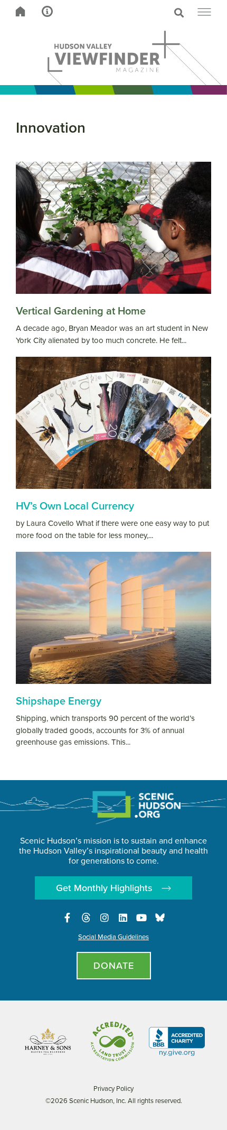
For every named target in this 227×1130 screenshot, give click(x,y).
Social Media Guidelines (113, 937)
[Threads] (86, 917)
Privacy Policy (113, 1088)
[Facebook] (67, 917)
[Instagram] (104, 917)
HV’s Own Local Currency (75, 506)
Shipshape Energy (58, 701)
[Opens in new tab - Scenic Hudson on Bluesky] (160, 917)
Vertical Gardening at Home (81, 311)
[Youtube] (141, 917)
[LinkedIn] (123, 917)
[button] (136, 12)
